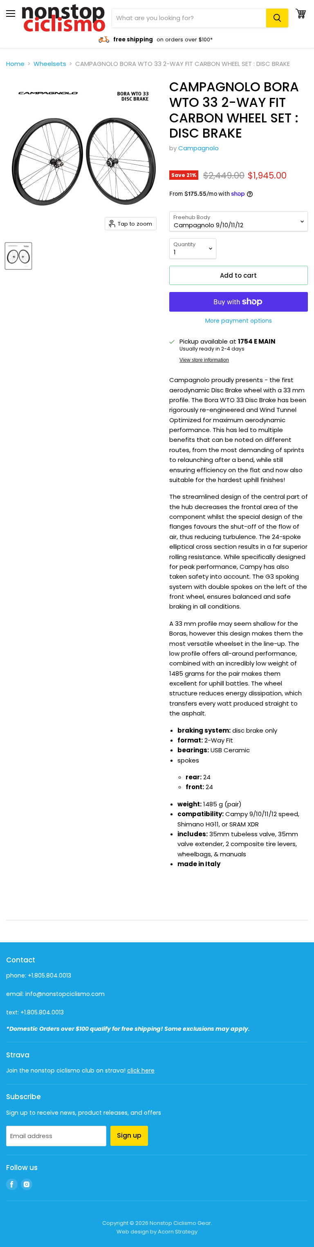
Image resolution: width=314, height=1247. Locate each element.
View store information (204, 360)
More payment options (238, 320)
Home (15, 63)
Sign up (129, 1135)
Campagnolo (198, 148)
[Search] (277, 18)
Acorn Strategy (177, 1232)
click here (141, 1070)
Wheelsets (50, 63)
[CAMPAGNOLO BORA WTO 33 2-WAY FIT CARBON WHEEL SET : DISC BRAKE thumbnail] (18, 256)
